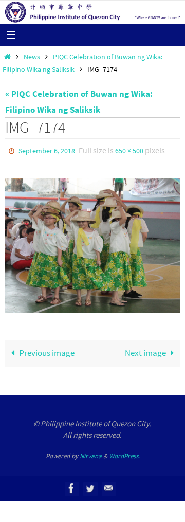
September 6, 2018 (46, 150)
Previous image (47, 350)
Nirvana (91, 453)
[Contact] (108, 486)
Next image (145, 350)
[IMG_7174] (92, 243)
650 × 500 (129, 150)
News (32, 56)
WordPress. (124, 453)
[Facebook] (71, 486)
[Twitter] (90, 486)
